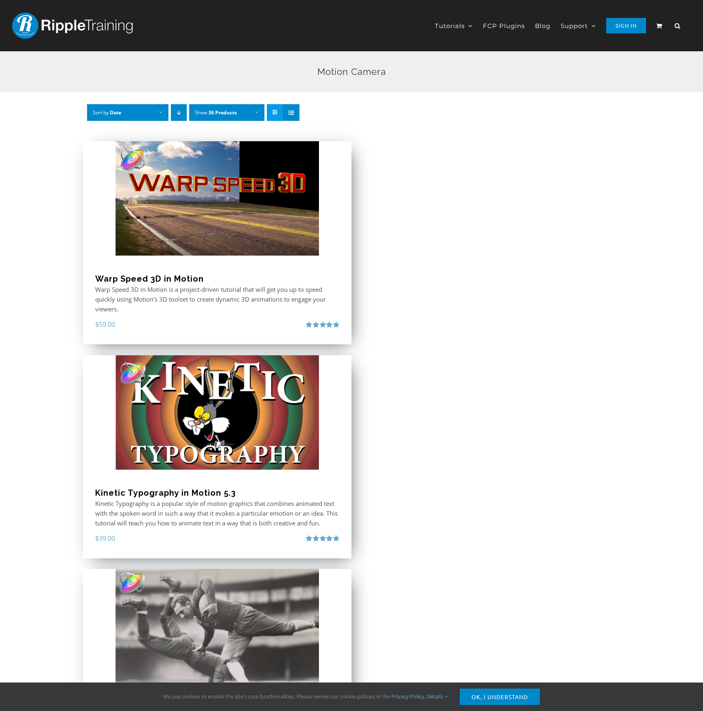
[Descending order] (179, 112)
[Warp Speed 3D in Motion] (217, 198)
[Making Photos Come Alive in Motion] (217, 626)
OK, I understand (500, 696)
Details (435, 696)
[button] (678, 25)
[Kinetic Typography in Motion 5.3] (217, 412)
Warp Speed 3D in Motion (149, 279)
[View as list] (291, 112)
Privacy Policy (407, 696)
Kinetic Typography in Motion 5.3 (165, 493)
